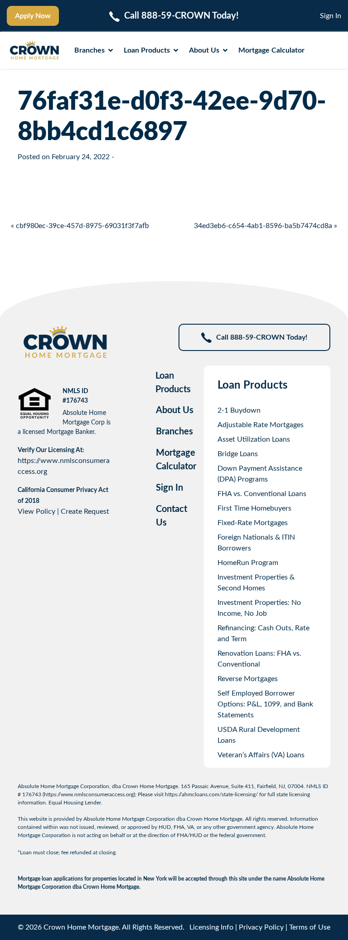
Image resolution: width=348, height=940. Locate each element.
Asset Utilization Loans (254, 439)
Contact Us (171, 516)
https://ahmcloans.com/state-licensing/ (211, 794)
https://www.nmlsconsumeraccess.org (89, 794)
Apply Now (33, 15)
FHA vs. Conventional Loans (262, 493)
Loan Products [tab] (173, 382)
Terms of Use (309, 927)
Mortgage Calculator (271, 50)
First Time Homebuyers (254, 508)
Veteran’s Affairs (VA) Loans (261, 755)
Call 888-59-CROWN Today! (262, 337)
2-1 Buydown (239, 410)
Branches (89, 50)
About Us (204, 50)
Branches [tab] (174, 431)
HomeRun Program (248, 562)
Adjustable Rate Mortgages (261, 425)
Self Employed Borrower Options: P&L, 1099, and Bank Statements (265, 704)
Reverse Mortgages (248, 678)
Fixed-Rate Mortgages (253, 522)
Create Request (85, 511)
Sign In (330, 15)
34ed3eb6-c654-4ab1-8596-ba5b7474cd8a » (265, 225)
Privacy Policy (261, 927)
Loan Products (147, 50)
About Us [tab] (174, 410)
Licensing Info (211, 927)
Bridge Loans (238, 454)
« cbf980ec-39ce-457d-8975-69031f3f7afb (80, 225)
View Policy (36, 511)
